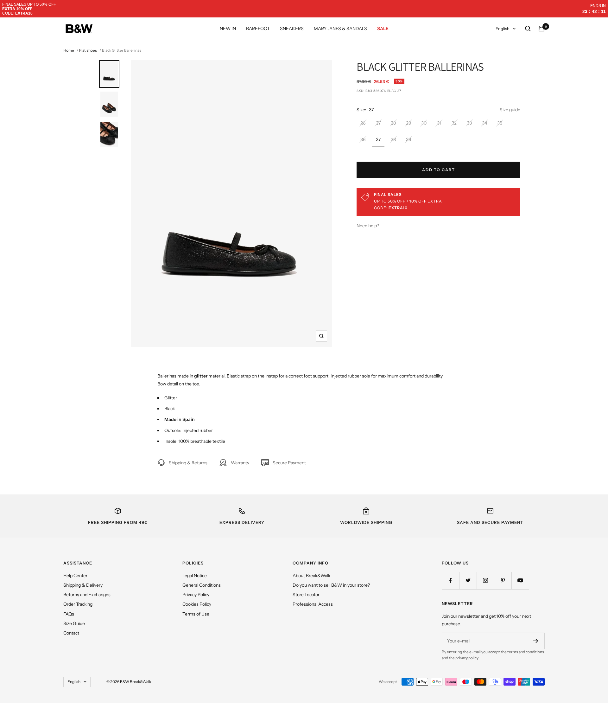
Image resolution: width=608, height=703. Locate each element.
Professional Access (313, 604)
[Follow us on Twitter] (468, 580)
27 (378, 123)
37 (378, 139)
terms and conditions (525, 651)
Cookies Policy (196, 604)
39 (408, 139)
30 (424, 123)
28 (393, 123)
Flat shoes (88, 50)
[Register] (535, 641)
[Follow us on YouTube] (520, 580)
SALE (383, 28)
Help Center (75, 575)
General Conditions (201, 585)
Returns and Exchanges (87, 594)
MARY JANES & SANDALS (340, 28)
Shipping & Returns (188, 463)
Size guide (510, 110)
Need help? (368, 226)
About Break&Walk (311, 575)
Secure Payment (289, 463)
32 (454, 123)
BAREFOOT (258, 28)
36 (362, 139)
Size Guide (74, 623)
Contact (71, 633)
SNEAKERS (292, 28)
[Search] (528, 28)
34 (484, 123)
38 (393, 139)
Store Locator (306, 594)
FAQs (68, 614)
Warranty (240, 463)
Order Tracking (77, 604)
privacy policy (466, 657)
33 (469, 123)
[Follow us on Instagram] (485, 580)
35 (499, 123)
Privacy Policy (195, 594)
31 (439, 123)
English (503, 28)
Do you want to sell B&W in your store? (331, 585)
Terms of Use (195, 614)
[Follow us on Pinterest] (502, 580)
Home (68, 50)
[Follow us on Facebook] (450, 580)
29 (408, 123)
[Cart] (541, 28)
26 (362, 123)
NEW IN (228, 28)
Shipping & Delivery (83, 585)
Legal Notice (194, 575)
